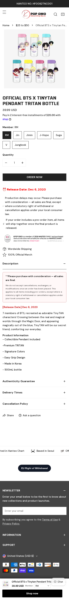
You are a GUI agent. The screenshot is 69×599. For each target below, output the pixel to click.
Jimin (29, 135)
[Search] (55, 14)
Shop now (32, 593)
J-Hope (44, 135)
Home (6, 25)
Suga (59, 135)
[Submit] (62, 511)
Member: (29, 586)
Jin (17, 135)
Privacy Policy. (11, 523)
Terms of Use (50, 519)
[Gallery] (34, 58)
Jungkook (20, 145)
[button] (62, 14)
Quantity (8, 155)
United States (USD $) (20, 556)
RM (7, 135)
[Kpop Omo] (33, 14)
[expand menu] (4, 12)
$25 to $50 (22, 25)
